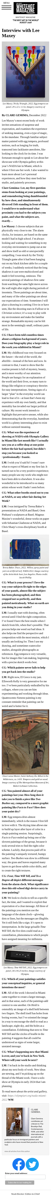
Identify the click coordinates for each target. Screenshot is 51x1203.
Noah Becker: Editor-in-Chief (25, 1194)
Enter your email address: (16, 1173)
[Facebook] (18, 1164)
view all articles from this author (17, 1151)
